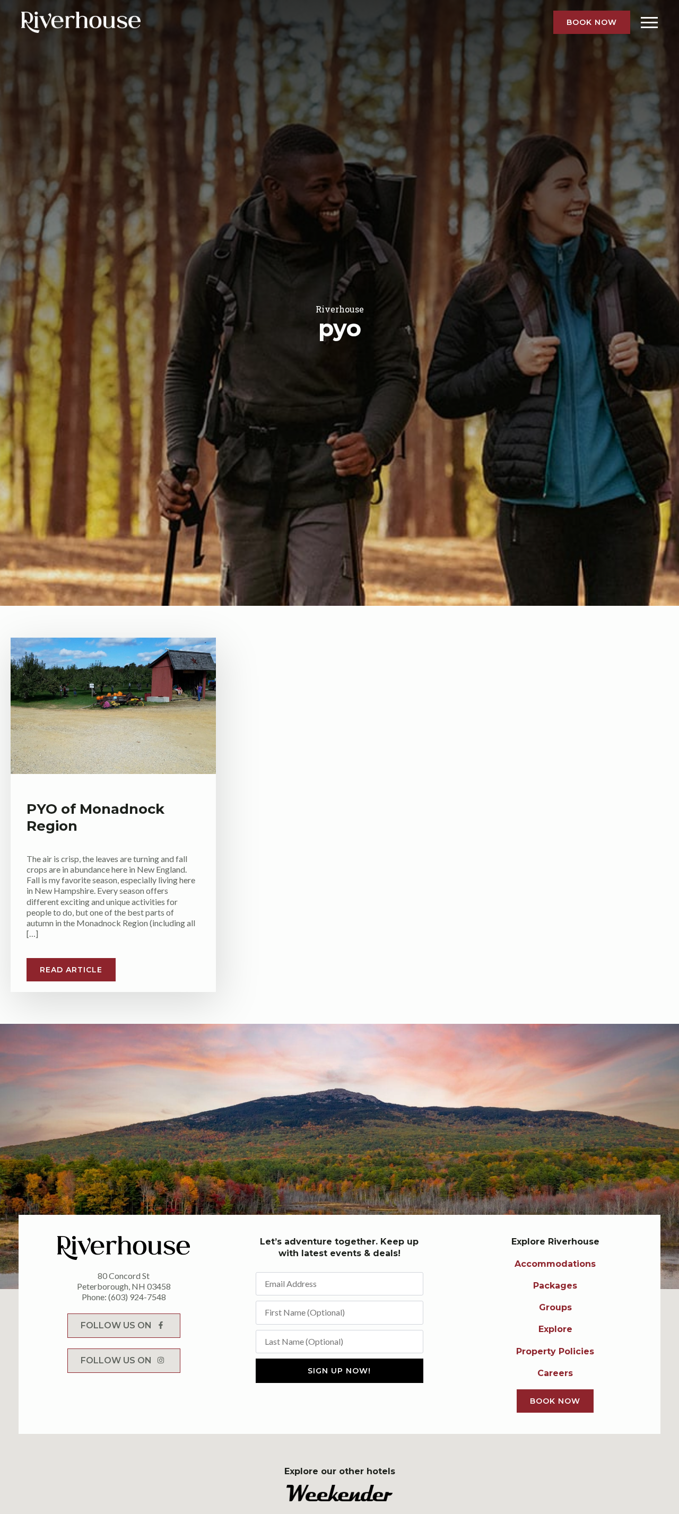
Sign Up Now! (339, 1371)
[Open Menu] (649, 22)
